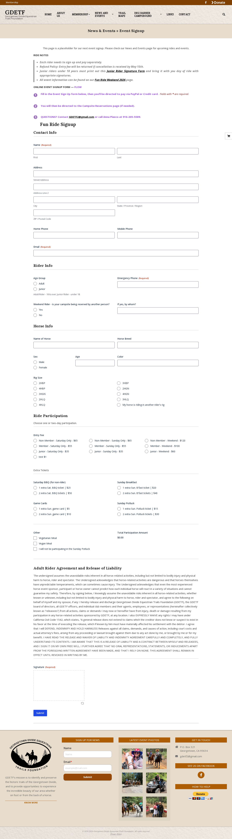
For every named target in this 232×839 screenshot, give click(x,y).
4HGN (125, 394)
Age (77, 356)
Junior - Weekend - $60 (162, 451)
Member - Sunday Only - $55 (110, 446)
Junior (42, 289)
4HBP (42, 388)
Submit (87, 777)
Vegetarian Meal (48, 538)
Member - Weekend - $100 (165, 446)
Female (43, 367)
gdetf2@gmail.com (191, 756)
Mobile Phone (125, 228)
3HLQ (125, 399)
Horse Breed (124, 338)
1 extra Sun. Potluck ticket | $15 (140, 508)
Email (42, 246)
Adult (41, 283)
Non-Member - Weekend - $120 (167, 440)
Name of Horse (42, 338)
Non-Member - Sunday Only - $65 (113, 440)
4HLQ (42, 404)
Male (41, 362)
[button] (82, 703)
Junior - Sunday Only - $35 (109, 451)
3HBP (125, 383)
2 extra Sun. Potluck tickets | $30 (141, 514)
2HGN (125, 388)
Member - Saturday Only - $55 (55, 446)
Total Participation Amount (132, 532)
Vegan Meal (45, 543)
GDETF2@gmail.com (81, 117)
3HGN (42, 394)
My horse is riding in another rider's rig (143, 404)
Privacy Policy (116, 834)
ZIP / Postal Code (42, 218)
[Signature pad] (58, 685)
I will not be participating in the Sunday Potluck (64, 548)
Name (67, 748)
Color (120, 356)
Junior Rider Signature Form (126, 71)
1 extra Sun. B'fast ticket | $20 (139, 487)
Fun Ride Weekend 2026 (110, 80)
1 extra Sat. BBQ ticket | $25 (55, 487)
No (40, 315)
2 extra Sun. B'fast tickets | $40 (140, 493)
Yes (41, 309)
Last (119, 157)
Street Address (41, 179)
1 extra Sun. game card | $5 (54, 508)
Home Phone (40, 228)
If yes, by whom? (126, 304)
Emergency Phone (133, 278)
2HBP (42, 383)
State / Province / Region (129, 205)
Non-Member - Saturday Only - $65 (58, 440)
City (35, 205)
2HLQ (42, 399)
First (35, 157)
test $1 (43, 456)
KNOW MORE (31, 802)
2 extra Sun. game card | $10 (55, 514)
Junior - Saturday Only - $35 (54, 451)
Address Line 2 (41, 192)
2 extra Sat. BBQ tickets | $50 (55, 493)
